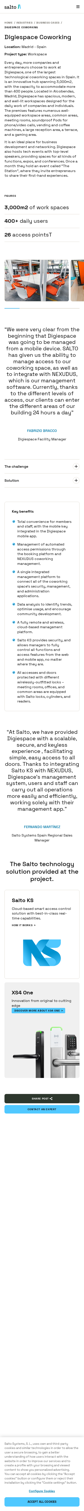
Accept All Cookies (42, 1502)
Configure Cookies (42, 1491)
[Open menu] (78, 6)
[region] (42, 1474)
